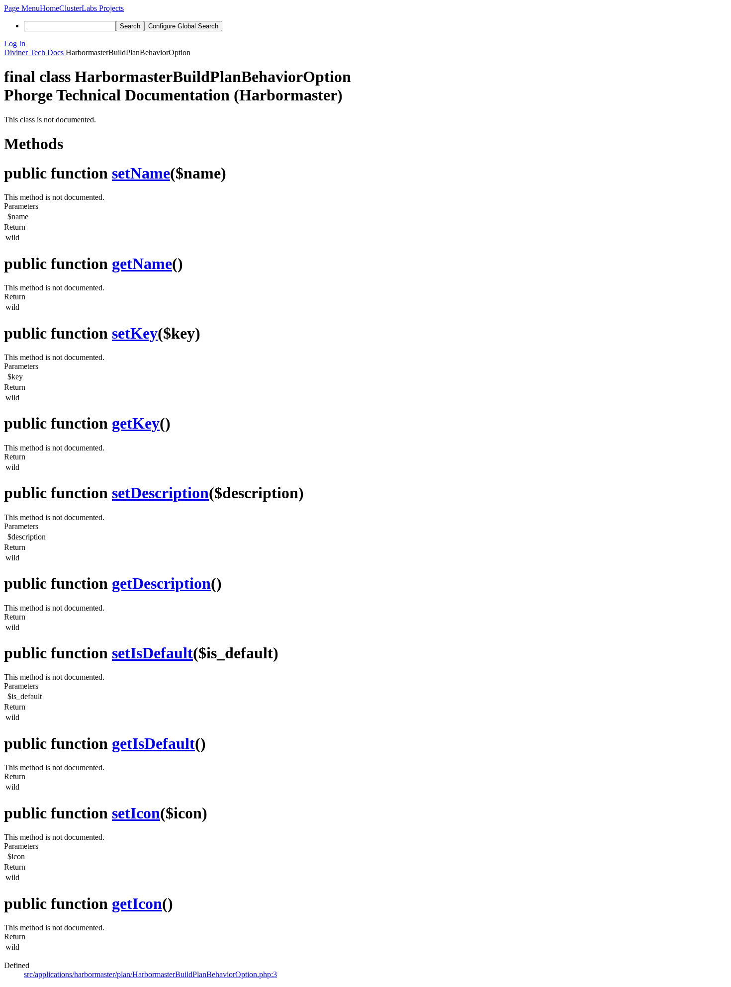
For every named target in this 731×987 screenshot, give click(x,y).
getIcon (137, 903)
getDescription (161, 583)
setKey (135, 333)
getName (142, 263)
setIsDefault (152, 653)
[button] (22, 8)
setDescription (160, 493)
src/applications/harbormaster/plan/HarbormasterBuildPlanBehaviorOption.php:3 (150, 974)
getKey (136, 423)
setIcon (136, 813)
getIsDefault (153, 743)
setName (141, 173)
